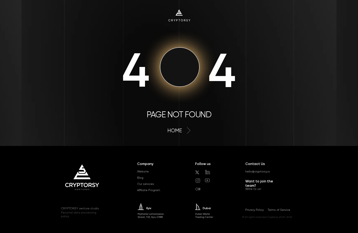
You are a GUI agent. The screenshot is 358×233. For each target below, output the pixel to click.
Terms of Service (279, 209)
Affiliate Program (148, 190)
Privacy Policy (254, 209)
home (174, 130)
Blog (140, 177)
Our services (145, 184)
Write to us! (253, 189)
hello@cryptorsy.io (257, 171)
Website (143, 171)
